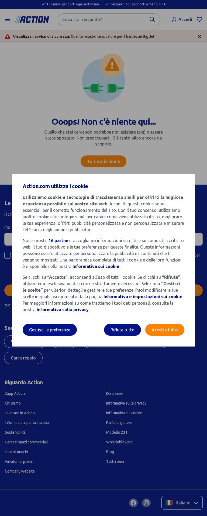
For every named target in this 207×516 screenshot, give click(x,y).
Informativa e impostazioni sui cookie (143, 296)
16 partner (59, 240)
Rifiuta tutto (122, 329)
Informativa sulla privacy (63, 309)
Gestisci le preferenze (49, 329)
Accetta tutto (165, 329)
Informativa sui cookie (96, 266)
